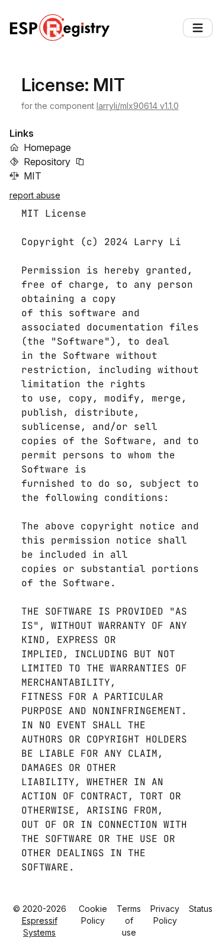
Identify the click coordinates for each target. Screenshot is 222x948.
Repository (47, 162)
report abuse (34, 195)
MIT (32, 176)
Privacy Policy (164, 914)
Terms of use (129, 920)
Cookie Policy (93, 914)
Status (201, 909)
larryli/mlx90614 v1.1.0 (137, 106)
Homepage (47, 147)
